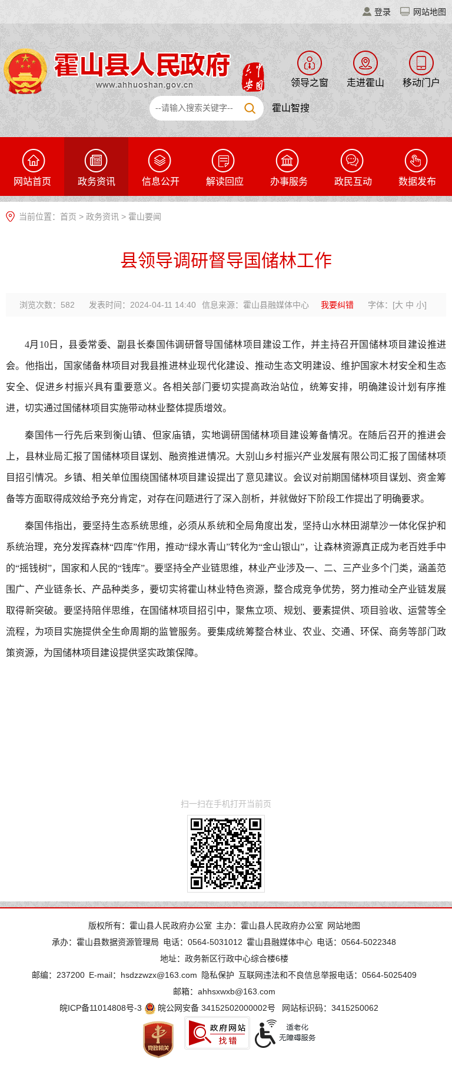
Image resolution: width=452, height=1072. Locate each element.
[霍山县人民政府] (132, 70)
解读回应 (225, 182)
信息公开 (161, 182)
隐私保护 (217, 975)
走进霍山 (365, 83)
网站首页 (32, 182)
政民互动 (353, 182)
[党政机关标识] (158, 1039)
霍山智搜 (291, 108)
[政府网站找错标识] (217, 1033)
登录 (382, 11)
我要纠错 (337, 304)
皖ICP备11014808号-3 (100, 1008)
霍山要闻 (144, 216)
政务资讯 (96, 182)
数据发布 (417, 182)
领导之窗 (309, 83)
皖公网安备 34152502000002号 (216, 1008)
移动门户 (421, 83)
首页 (68, 216)
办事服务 (289, 182)
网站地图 (429, 11)
